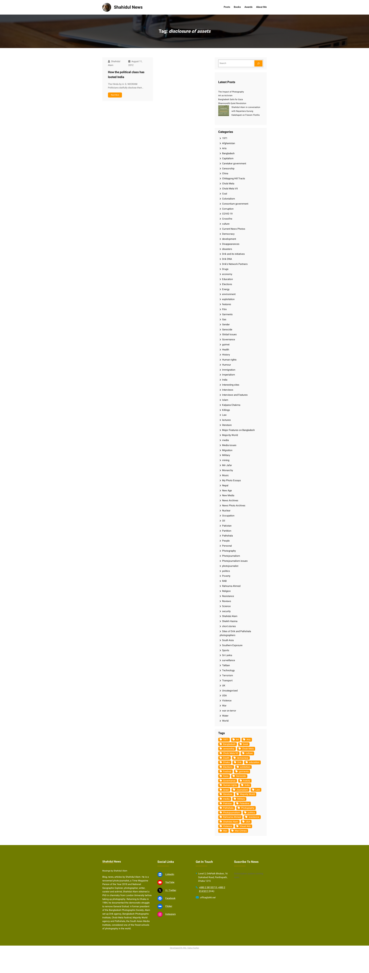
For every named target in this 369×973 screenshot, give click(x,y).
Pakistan (226, 526)
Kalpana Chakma (231, 405)
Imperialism (228, 375)
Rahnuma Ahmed (231, 586)
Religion (226, 591)
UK (223, 685)
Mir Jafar (227, 465)
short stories (229, 626)
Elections (227, 284)
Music (225, 475)
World (225, 721)
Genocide (227, 329)
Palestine (244, 803)
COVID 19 (227, 214)
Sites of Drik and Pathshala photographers (235, 633)
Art (237, 739)
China (225, 173)
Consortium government (235, 204)
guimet (225, 344)
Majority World (230, 435)
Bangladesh (228, 153)
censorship (228, 748)
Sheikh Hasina (229, 621)
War (224, 705)
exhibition (245, 767)
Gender (226, 324)
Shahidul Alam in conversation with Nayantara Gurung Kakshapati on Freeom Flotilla (245, 111)
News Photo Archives (233, 505)
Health (225, 349)
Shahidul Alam (229, 616)
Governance (228, 339)
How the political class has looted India (126, 74)
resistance (254, 817)
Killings (226, 410)
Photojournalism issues (235, 561)
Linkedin (169, 874)
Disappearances (230, 244)
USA (224, 695)
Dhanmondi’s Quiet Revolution (232, 103)
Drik (239, 762)
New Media (228, 495)
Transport (227, 680)
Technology (228, 670)
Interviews (227, 390)
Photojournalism (231, 556)
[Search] (258, 63)
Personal (227, 546)
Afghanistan (228, 143)
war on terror (229, 710)
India (224, 380)
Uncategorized (230, 690)
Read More (115, 95)
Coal (224, 193)
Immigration (228, 370)
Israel (226, 790)
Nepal (225, 485)
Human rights (229, 360)
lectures (226, 420)
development (229, 239)
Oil (223, 520)
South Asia (228, 640)
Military (226, 455)
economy (227, 274)
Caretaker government (234, 163)
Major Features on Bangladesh (238, 430)
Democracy (228, 234)
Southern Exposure (232, 645)
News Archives (230, 500)
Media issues (229, 445)
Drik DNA (227, 259)
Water (225, 716)
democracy (242, 758)
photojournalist (230, 566)
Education (227, 279)
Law (224, 415)
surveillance (228, 660)
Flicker (168, 906)
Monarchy (227, 470)
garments (244, 771)
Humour (226, 365)
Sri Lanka (227, 655)
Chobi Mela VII (230, 188)
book (245, 744)
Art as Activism (225, 95)
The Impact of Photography (231, 91)
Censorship (228, 168)
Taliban (226, 665)
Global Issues (229, 334)
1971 (224, 138)
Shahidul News (128, 7)
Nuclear (226, 510)
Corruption (228, 209)
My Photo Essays (231, 480)
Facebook (170, 898)
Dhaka (226, 762)
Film (224, 309)
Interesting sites (230, 385)
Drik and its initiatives (233, 254)
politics (226, 571)
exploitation (228, 299)
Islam (225, 400)
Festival (227, 771)
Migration (227, 450)
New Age (227, 490)
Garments (227, 314)
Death (226, 758)
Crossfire (227, 219)
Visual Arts (245, 826)
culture (225, 224)
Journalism (242, 790)
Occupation (228, 515)
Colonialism (228, 199)
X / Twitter (170, 890)
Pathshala (227, 535)
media (225, 440)
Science (226, 606)
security (226, 611)
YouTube (169, 882)
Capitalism (228, 158)
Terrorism (227, 675)
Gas (224, 319)
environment (229, 294)
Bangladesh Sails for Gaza (230, 99)
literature (227, 425)
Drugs (225, 269)
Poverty (226, 576)
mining (225, 460)
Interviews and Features (235, 395)
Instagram (170, 914)
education (254, 762)
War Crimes (241, 830)
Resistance (228, 596)
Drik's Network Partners (235, 264)
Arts (224, 148)
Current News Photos (233, 229)
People (226, 541)
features (226, 304)
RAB (224, 581)
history (246, 780)
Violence (226, 700)
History (226, 354)
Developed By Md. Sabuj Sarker (184, 947)
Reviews (226, 601)
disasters (227, 249)
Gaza (225, 776)
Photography (229, 551)
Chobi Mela (228, 183)
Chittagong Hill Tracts (233, 178)
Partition (226, 531)
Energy (225, 289)
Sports (225, 650)
